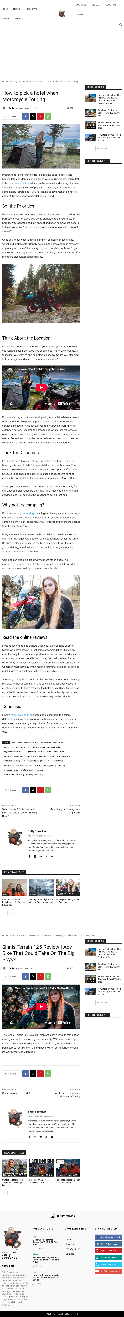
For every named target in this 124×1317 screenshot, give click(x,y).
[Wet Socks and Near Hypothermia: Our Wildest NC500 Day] (14, 887)
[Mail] (40, 855)
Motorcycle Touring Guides (65, 894)
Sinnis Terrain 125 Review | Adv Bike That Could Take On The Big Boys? (19, 813)
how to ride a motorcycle (52, 742)
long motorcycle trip (13, 751)
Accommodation (27, 81)
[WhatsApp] (48, 116)
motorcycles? (27, 770)
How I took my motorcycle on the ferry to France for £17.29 (109, 138)
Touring (13, 81)
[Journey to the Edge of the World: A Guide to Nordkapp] (41, 887)
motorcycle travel (55, 761)
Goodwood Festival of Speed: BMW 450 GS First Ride (109, 113)
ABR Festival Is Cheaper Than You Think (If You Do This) (109, 125)
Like (118, 1237)
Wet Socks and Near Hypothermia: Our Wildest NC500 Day (13, 902)
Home (5, 81)
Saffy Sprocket (16, 108)
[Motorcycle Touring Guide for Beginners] (68, 887)
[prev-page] (4, 913)
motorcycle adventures (36, 756)
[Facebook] (25, 116)
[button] (120, 24)
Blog (5, 894)
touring (39, 770)
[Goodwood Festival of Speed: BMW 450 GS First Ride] (90, 113)
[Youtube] (52, 855)
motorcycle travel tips (13, 765)
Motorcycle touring (12, 761)
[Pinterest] (40, 116)
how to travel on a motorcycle (17, 747)
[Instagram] (35, 855)
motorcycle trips (11, 770)
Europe (33, 894)
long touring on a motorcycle (38, 751)
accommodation (20, 183)
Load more (102, 148)
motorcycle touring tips (34, 761)
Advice (35, 1254)
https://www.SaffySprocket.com (41, 836)
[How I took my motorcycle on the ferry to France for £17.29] (90, 137)
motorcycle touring (23, 513)
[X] (33, 116)
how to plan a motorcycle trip (25, 742)
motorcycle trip (33, 765)
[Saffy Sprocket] (4, 108)
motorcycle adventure (13, 756)
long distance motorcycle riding (47, 747)
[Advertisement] (62, 52)
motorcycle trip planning (54, 765)
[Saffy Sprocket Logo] (62, 14)
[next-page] (9, 913)
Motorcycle (59, 751)
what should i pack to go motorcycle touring (23, 774)
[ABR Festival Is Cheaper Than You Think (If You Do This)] (90, 125)
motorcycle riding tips (60, 756)
